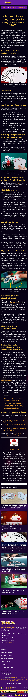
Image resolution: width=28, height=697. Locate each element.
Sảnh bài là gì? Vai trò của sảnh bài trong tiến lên (13, 591)
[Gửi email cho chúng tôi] (5, 674)
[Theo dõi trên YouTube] (10, 674)
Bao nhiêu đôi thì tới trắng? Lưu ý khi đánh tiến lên (13, 570)
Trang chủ (5, 7)
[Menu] (2, 3)
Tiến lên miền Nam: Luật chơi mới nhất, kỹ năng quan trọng (13, 549)
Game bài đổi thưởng (17, 677)
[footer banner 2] (14, 695)
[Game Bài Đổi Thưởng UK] (8, 2)
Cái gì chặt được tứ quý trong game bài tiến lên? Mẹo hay (12, 528)
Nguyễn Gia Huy (10, 642)
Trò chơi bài (12, 7)
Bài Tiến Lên (21, 7)
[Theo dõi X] (2, 674)
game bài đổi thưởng (13, 435)
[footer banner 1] (14, 691)
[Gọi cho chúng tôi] (7, 674)
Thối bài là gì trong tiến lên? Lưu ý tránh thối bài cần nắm (14, 612)
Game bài (15, 680)
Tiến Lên (18, 433)
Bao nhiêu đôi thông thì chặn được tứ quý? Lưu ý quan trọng (14, 507)
